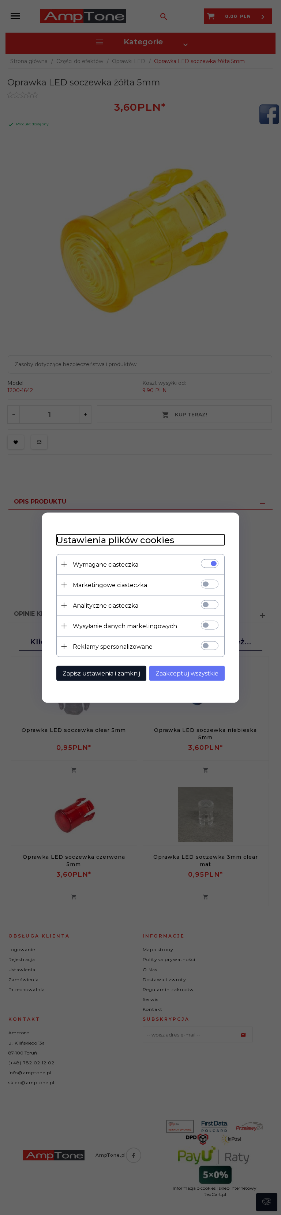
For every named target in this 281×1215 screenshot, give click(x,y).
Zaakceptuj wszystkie (187, 673)
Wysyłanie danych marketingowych (125, 625)
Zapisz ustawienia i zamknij (101, 673)
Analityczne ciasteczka (105, 605)
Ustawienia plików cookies (115, 539)
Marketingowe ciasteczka (110, 584)
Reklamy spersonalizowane (113, 646)
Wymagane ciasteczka (105, 564)
